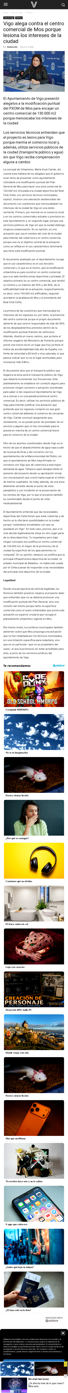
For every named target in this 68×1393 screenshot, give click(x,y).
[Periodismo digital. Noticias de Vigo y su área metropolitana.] (34, 5)
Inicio (5, 12)
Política (29, 12)
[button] (63, 1333)
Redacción (12, 47)
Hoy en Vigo (17, 12)
